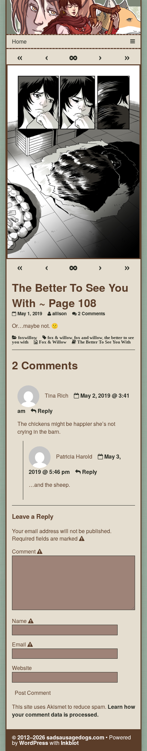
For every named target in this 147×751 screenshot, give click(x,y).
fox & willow (60, 337)
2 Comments (91, 313)
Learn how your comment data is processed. (73, 710)
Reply (45, 411)
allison (59, 313)
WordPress (33, 743)
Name (24, 621)
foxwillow (27, 337)
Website (22, 668)
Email (23, 644)
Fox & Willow (52, 342)
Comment (28, 551)
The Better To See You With (104, 342)
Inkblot (70, 743)
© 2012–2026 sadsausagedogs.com (58, 737)
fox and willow (88, 337)
